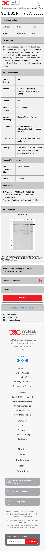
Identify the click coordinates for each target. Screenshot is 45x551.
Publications (22, 460)
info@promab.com (13, 320)
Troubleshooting (22, 434)
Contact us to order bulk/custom (22, 308)
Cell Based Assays (22, 410)
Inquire (22, 298)
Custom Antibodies (22, 406)
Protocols (22, 439)
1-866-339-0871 (12, 315)
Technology (23, 430)
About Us (22, 449)
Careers (23, 465)
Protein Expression (22, 414)
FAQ (22, 425)
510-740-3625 (11, 317)
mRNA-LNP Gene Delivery (22, 401)
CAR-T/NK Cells (22, 373)
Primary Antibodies (22, 381)
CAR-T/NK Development (22, 397)
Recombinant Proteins (22, 386)
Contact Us (22, 471)
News (22, 454)
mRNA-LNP (22, 377)
